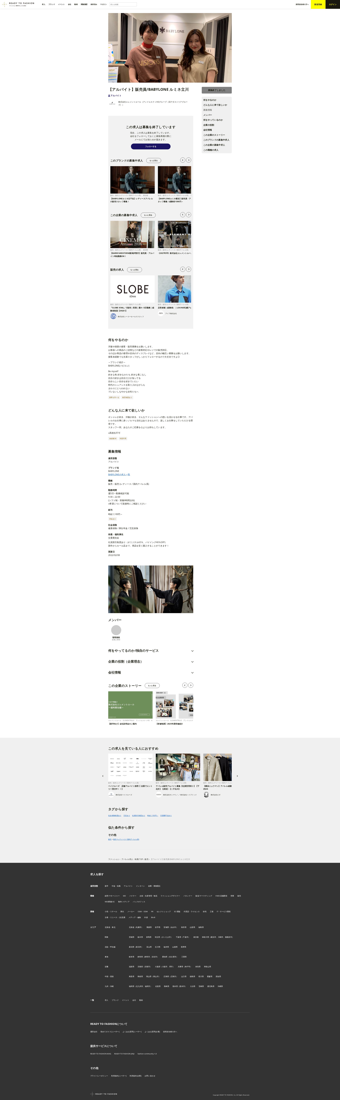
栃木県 (140, 937)
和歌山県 (207, 966)
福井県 (166, 947)
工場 (211, 911)
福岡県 (131, 986)
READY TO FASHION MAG (100, 1054)
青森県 (149, 927)
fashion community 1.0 (147, 1054)
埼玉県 (157, 937)
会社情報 (207, 129)
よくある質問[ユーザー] (132, 1031)
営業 (232, 896)
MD (124, 896)
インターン (140, 886)
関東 (106, 937)
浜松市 (154, 957)
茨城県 (131, 937)
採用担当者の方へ (170, 1031)
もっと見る (154, 160)
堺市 (171, 966)
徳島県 (192, 976)
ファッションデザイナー (170, 896)
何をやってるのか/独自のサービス (133, 650)
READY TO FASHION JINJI (124, 1054)
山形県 (192, 927)
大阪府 (157, 966)
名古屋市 (172, 957)
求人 (106, 1000)
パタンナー (187, 896)
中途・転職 (116, 886)
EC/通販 (177, 911)
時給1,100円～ (152, 815)
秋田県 (183, 927)
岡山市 (156, 976)
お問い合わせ (150, 1076)
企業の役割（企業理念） (125, 661)
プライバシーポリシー (99, 1076)
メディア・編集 (135, 917)
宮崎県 (201, 986)
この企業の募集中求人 (214, 144)
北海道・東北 (110, 927)
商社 (122, 911)
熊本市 (182, 986)
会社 (134, 1000)
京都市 (147, 966)
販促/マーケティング (204, 896)
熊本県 (175, 986)
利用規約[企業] (135, 1076)
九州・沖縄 (109, 986)
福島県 (201, 927)
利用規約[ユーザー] (118, 1076)
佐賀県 (158, 986)
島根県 (140, 976)
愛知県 (164, 957)
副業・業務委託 (154, 886)
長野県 (183, 947)
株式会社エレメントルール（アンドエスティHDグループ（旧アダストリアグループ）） (153, 103)
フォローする (150, 146)
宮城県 (166, 927)
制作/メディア (123, 901)
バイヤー (132, 896)
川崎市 (220, 937)
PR (152, 911)
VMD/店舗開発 (221, 896)
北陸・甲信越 (110, 947)
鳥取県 (131, 976)
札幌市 (138, 927)
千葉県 (178, 937)
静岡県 (140, 957)
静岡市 (147, 957)
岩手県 (157, 927)
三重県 (184, 957)
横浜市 (213, 937)
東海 (106, 957)
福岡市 (147, 986)
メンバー (207, 114)
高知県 (218, 976)
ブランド (115, 1000)
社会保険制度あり (114, 815)
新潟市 (138, 947)
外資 (146, 917)
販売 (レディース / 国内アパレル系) (126, 839)
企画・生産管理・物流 (148, 896)
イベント (125, 1000)
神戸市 (187, 966)
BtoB (153, 917)
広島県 (166, 976)
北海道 (131, 927)
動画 (141, 1000)
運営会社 (93, 1031)
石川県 (157, 947)
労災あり (127, 815)
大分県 (192, 986)
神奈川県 (205, 937)
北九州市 (139, 986)
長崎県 (166, 986)
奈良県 (198, 966)
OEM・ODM (143, 911)
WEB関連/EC (110, 901)
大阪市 (164, 966)
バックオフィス (139, 901)
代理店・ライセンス (192, 911)
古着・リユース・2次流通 (115, 917)
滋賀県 (131, 966)
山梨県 (175, 947)
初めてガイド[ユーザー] (110, 1031)
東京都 (196, 937)
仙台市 (173, 927)
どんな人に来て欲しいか (215, 104)
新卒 (106, 886)
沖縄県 (220, 986)
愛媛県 (209, 976)
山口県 (183, 976)
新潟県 (131, 947)
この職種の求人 (210, 149)
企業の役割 (208, 124)
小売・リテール (111, 911)
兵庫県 (180, 966)
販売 (110, 839)
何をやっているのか (213, 119)
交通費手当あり (166, 815)
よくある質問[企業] (152, 1031)
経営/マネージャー (112, 896)
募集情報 (207, 109)
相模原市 (228, 937)
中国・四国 (109, 976)
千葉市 (185, 937)
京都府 (140, 966)
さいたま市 (166, 937)
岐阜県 (131, 957)
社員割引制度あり (138, 815)
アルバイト (115, 95)
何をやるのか (209, 99)
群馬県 (149, 937)
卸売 (205, 911)
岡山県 (149, 976)
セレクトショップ (164, 911)
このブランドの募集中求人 (216, 139)
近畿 (106, 966)
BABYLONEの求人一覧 (119, 474)
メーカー (130, 911)
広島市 (173, 976)
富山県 (149, 947)
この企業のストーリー (214, 134)
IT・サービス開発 (224, 911)
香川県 (201, 976)
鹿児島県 (210, 986)
